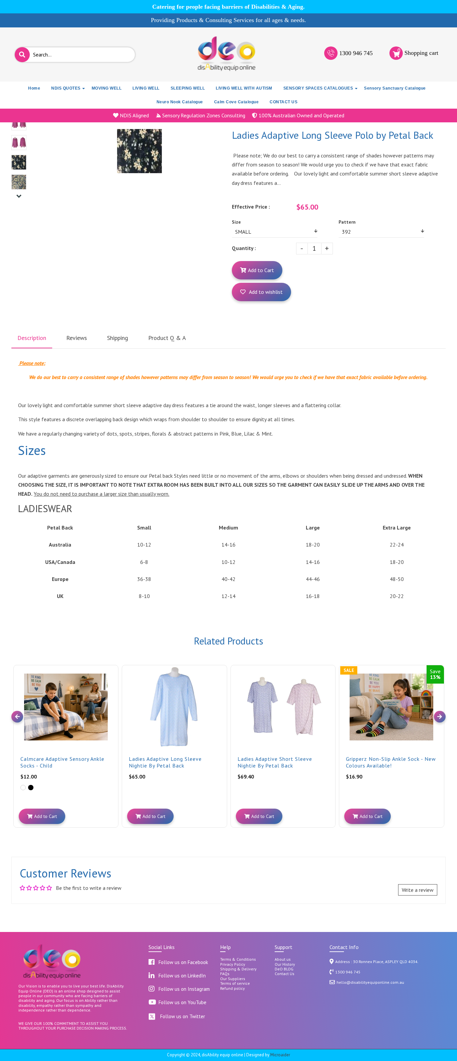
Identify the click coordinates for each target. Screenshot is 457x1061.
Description (31, 338)
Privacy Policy (232, 964)
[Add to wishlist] (112, 676)
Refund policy (232, 988)
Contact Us (284, 973)
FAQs (225, 973)
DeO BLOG (284, 969)
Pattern (347, 222)
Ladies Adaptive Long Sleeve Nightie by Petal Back (165, 762)
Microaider (280, 1055)
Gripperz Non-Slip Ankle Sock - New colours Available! (391, 762)
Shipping (117, 338)
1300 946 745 (356, 53)
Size (236, 222)
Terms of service (235, 983)
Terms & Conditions (238, 959)
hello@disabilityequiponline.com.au (370, 982)
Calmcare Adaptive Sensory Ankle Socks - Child (62, 762)
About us (283, 959)
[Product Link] (112, 665)
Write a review (418, 890)
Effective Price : (251, 206)
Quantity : (244, 248)
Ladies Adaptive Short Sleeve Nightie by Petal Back (275, 762)
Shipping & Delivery (238, 969)
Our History (285, 964)
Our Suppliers (232, 978)
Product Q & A (167, 338)
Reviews (76, 338)
